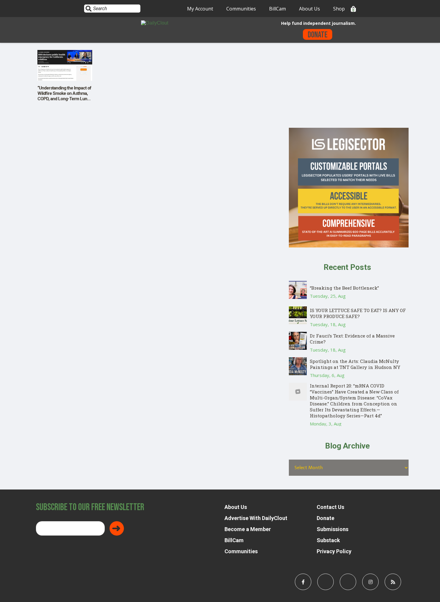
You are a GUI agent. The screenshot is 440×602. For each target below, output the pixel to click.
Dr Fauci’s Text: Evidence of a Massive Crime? (352, 339)
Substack (328, 540)
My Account (200, 8)
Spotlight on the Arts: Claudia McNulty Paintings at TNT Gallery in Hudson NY (355, 364)
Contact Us (330, 507)
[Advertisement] (349, 86)
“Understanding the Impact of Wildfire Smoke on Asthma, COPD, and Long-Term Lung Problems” (64, 96)
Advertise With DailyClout (255, 518)
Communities (241, 8)
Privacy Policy (334, 551)
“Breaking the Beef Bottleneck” (344, 288)
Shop (339, 8)
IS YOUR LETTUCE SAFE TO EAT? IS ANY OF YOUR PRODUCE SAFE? (358, 313)
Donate (317, 35)
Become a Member (247, 529)
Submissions (332, 529)
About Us (309, 8)
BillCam (277, 8)
